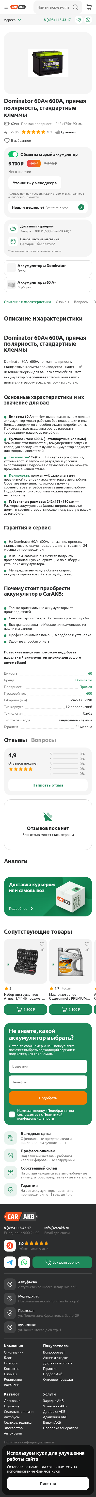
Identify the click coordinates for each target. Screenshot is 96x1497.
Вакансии (11, 1385)
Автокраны (13, 1433)
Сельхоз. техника (18, 1422)
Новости (10, 1363)
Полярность (19, 475)
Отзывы (15, 740)
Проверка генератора (60, 1428)
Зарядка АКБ (53, 1401)
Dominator (83, 680)
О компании (13, 1352)
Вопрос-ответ (54, 1352)
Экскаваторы (14, 1428)
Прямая (86, 687)
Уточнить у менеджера (35, 183)
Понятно (48, 1483)
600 (89, 693)
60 (90, 673)
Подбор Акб (52, 1374)
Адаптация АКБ (55, 1417)
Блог (8, 1358)
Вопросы (43, 740)
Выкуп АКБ (52, 1422)
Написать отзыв (48, 785)
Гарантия (50, 1369)
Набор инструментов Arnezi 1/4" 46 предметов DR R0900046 (25, 996)
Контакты (11, 1369)
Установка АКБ (55, 1406)
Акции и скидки (55, 1358)
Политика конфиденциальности (29, 1442)
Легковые (12, 1401)
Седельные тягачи (18, 1412)
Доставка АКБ (54, 1412)
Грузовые (11, 1406)
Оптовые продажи (58, 1379)
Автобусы (12, 1417)
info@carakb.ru (56, 1228)
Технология (19, 457)
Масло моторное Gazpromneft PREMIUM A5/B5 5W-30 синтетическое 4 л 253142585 (68, 996)
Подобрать (48, 1098)
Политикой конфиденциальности (40, 1116)
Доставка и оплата (57, 1363)
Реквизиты (13, 1379)
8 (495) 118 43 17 (57, 20)
